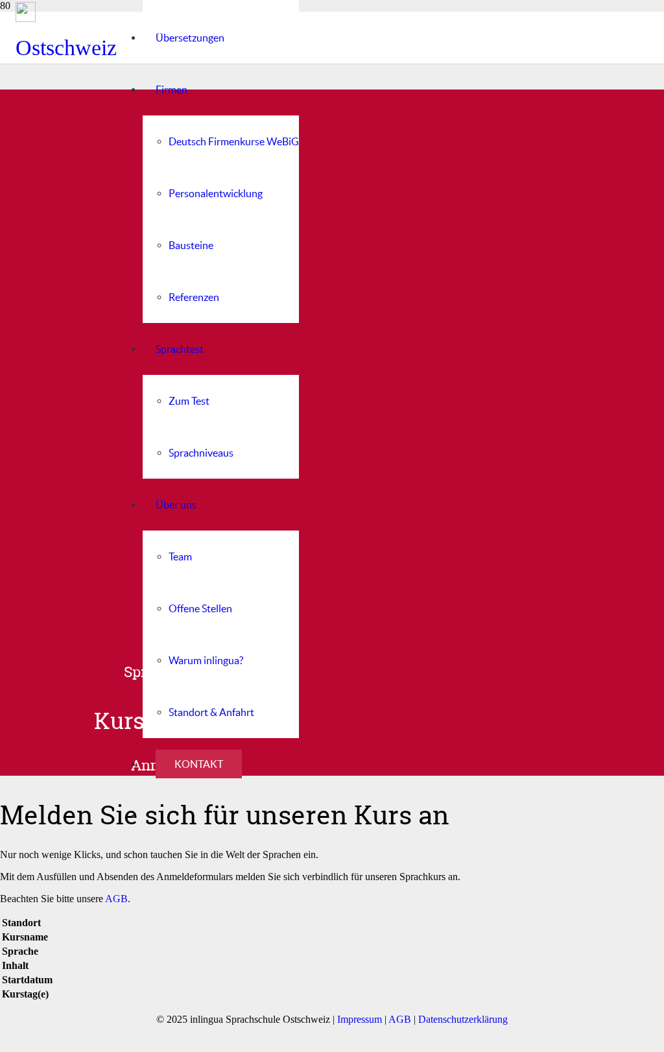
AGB (116, 898)
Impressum (359, 1019)
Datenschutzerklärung (463, 1019)
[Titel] (66, 12)
